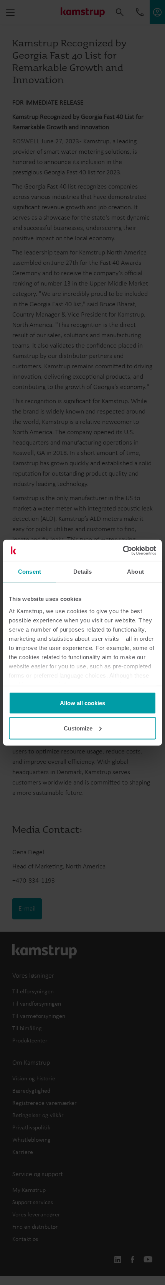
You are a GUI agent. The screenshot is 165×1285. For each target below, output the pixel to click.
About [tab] (135, 571)
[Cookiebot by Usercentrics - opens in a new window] (122, 550)
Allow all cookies (82, 703)
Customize (78, 728)
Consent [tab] (29, 571)
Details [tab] (82, 571)
